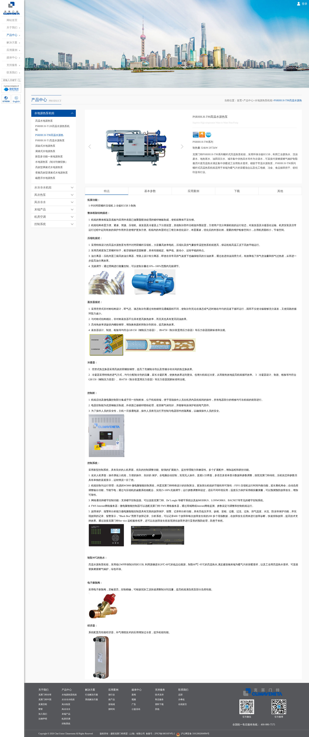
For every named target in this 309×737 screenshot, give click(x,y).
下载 (237, 191)
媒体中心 (12, 57)
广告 (134, 704)
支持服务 (12, 65)
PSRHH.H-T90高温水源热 (288, 100)
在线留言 (182, 704)
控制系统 (66, 723)
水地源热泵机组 (263, 100)
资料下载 (159, 704)
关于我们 (12, 27)
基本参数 (150, 191)
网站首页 (12, 20)
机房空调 (66, 719)
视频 (134, 699)
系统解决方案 (91, 699)
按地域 (111, 704)
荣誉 (40, 709)
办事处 (181, 699)
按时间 (111, 709)
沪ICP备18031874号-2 (164, 733)
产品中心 (12, 35)
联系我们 (12, 72)
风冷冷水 (66, 709)
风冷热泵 (66, 704)
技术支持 (159, 694)
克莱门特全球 (44, 694)
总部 (180, 694)
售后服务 (159, 699)
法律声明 (42, 719)
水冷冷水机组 (68, 699)
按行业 (111, 694)
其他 (280, 191)
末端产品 (66, 714)
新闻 (134, 694)
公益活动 (136, 709)
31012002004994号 (200, 733)
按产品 (111, 699)
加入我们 (42, 714)
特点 (107, 191)
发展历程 (42, 704)
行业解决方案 (91, 694)
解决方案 (12, 42)
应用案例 (12, 50)
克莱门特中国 (44, 699)
